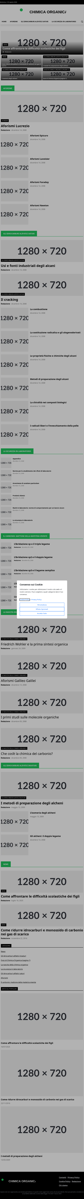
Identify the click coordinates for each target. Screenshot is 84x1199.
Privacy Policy (36, 600)
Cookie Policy (25, 600)
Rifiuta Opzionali (42, 609)
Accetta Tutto (42, 613)
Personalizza (42, 605)
